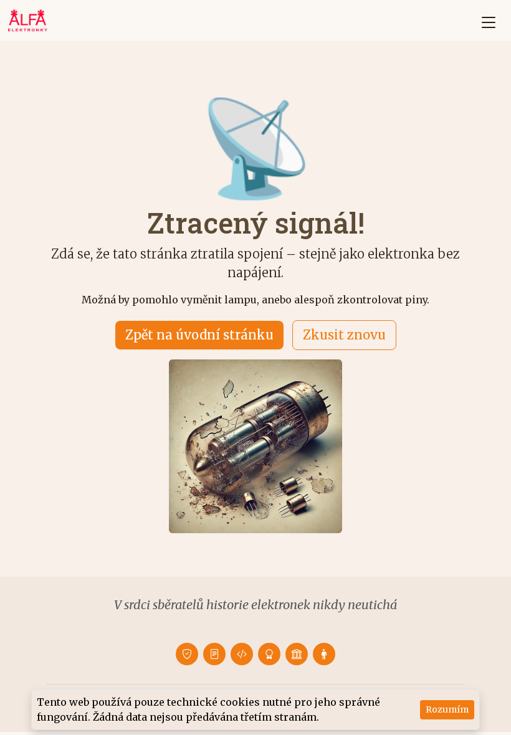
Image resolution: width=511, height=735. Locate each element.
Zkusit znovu (344, 335)
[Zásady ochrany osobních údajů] (187, 654)
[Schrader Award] (269, 654)
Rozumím (447, 709)
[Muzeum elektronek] (296, 654)
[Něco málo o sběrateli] (324, 654)
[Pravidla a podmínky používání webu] (214, 654)
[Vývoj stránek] (242, 654)
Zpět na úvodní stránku (199, 335)
